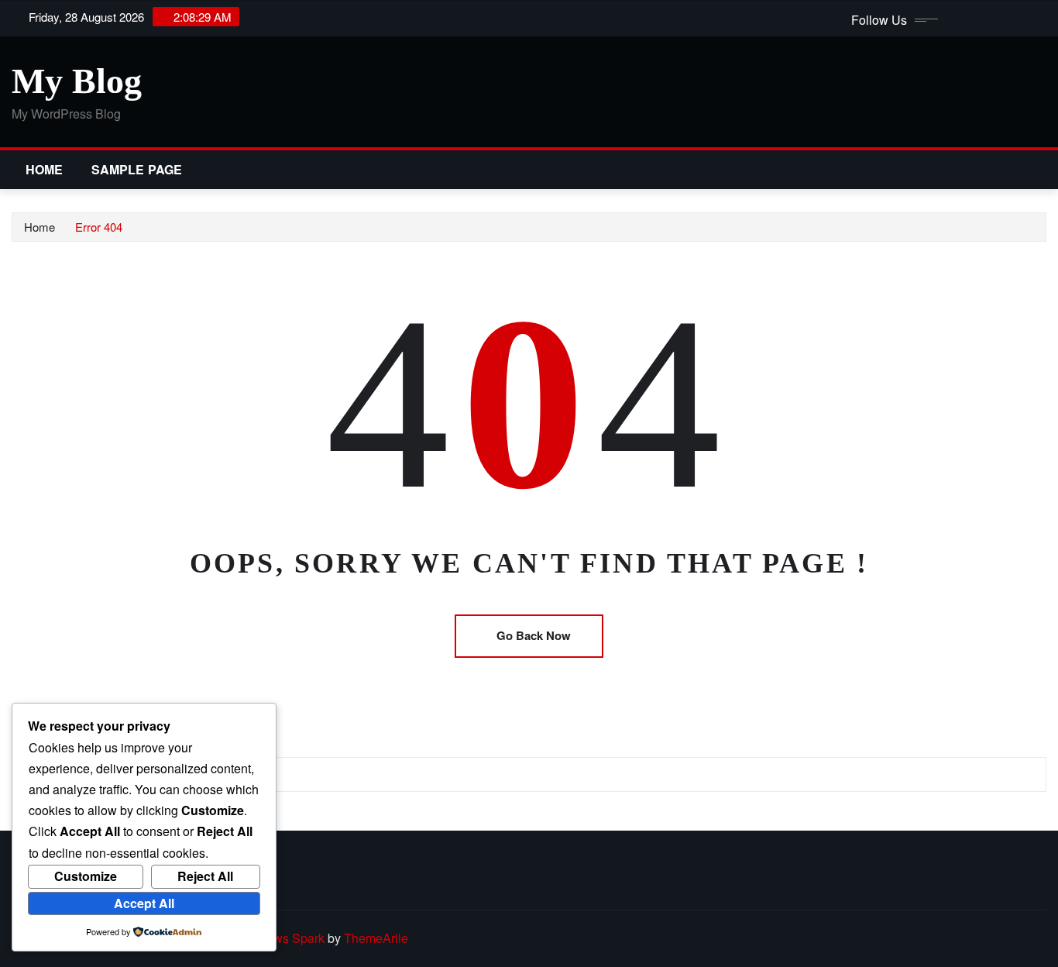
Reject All (205, 876)
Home (45, 169)
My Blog (77, 81)
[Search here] (1041, 169)
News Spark (291, 938)
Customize (85, 876)
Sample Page (137, 169)
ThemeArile (376, 938)
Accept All (144, 903)
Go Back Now (533, 635)
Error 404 (98, 227)
